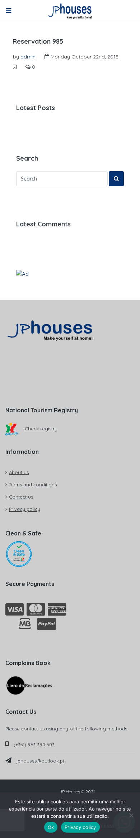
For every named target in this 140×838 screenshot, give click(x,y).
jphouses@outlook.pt (40, 761)
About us (19, 472)
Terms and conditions (33, 484)
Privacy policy (24, 509)
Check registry (41, 428)
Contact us (21, 497)
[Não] (131, 815)
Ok (51, 827)
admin (28, 56)
